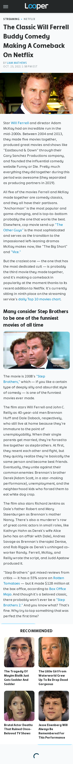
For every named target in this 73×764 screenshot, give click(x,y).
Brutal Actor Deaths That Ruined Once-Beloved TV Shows (18, 729)
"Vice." (16, 251)
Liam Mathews (17, 63)
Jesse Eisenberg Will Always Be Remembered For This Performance (53, 731)
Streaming (11, 19)
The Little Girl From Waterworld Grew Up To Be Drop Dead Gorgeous (53, 677)
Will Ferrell (20, 123)
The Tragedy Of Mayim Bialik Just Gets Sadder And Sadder (16, 677)
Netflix (29, 19)
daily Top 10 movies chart (39, 299)
